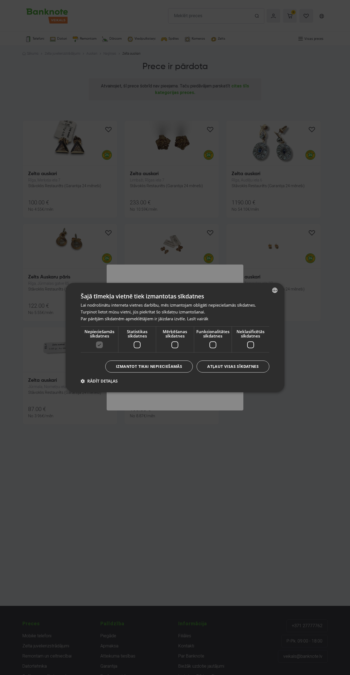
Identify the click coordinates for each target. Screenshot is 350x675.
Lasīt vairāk (197, 318)
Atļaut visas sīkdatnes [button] (233, 366)
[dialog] (175, 337)
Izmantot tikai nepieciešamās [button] (149, 366)
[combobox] (275, 290)
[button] (99, 381)
